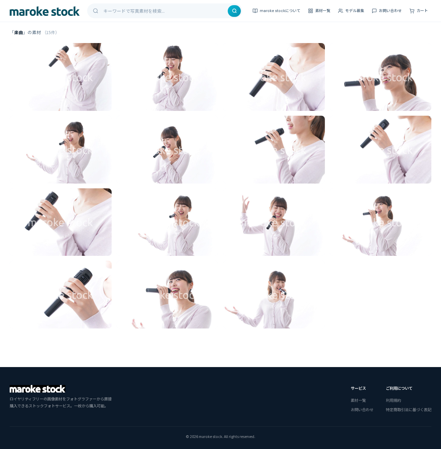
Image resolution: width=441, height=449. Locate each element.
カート (422, 10)
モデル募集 (354, 10)
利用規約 (393, 400)
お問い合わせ (390, 10)
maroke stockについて (280, 10)
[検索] (234, 11)
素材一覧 (322, 10)
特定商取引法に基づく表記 (408, 409)
